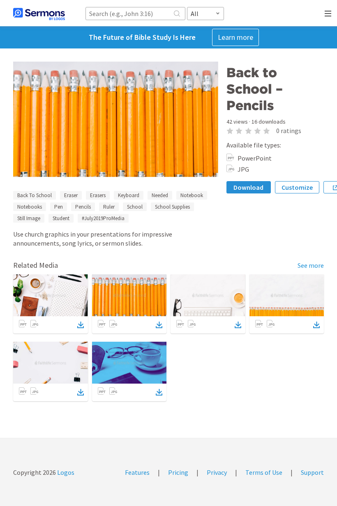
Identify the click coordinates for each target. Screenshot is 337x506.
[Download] (80, 325)
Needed (160, 195)
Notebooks (29, 206)
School (135, 206)
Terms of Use (263, 472)
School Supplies (172, 206)
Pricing (178, 472)
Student (61, 218)
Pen (58, 206)
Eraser (71, 195)
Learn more (235, 37)
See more (311, 265)
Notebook (191, 195)
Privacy (217, 472)
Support (312, 472)
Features (137, 472)
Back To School (34, 195)
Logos (65, 472)
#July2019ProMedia (103, 218)
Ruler (109, 206)
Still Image (28, 218)
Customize (297, 187)
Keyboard (128, 195)
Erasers (98, 195)
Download (248, 187)
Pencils (83, 206)
